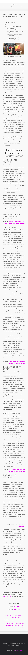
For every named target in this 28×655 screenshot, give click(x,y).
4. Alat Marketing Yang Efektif (15, 37)
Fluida (13, 650)
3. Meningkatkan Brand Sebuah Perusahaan (15, 35)
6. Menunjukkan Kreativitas (15, 40)
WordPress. (19, 650)
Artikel (7, 5)
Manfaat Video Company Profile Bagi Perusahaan (13, 27)
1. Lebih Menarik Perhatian (14, 29)
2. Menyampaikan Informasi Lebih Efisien (16, 32)
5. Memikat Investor (13, 38)
